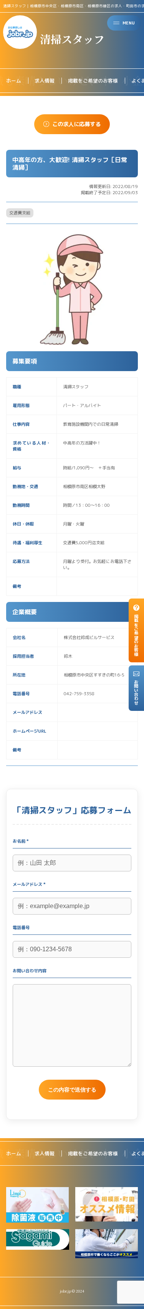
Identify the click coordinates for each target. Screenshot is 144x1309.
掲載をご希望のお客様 (93, 80)
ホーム (13, 80)
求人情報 (45, 80)
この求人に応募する (76, 124)
